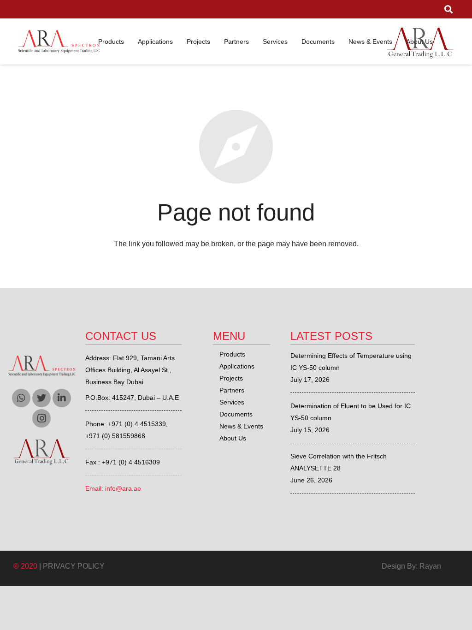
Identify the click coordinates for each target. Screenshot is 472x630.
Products (232, 354)
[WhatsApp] (21, 398)
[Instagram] (41, 418)
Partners (231, 390)
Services (231, 402)
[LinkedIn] (62, 398)
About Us (232, 438)
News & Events (241, 426)
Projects (231, 378)
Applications (236, 366)
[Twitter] (41, 398)
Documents (236, 414)
